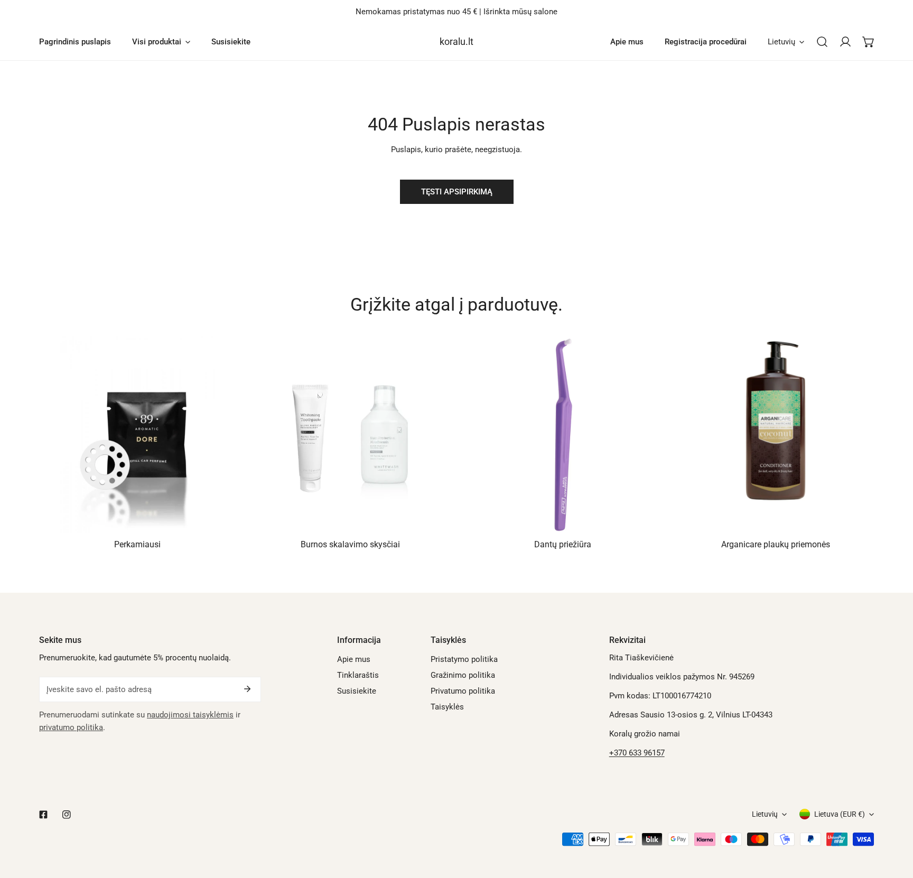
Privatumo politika (463, 691)
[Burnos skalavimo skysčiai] (350, 435)
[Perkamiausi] (137, 435)
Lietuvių (781, 41)
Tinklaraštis (358, 675)
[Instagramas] (66, 815)
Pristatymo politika (464, 659)
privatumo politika (71, 727)
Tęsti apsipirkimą (456, 192)
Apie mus (353, 659)
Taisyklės (447, 707)
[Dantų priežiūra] (563, 435)
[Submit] (247, 689)
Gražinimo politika (463, 675)
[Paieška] (822, 41)
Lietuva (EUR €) (839, 814)
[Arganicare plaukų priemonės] (775, 435)
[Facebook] (43, 815)
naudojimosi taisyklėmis (190, 715)
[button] (868, 41)
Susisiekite (356, 691)
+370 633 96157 (637, 753)
